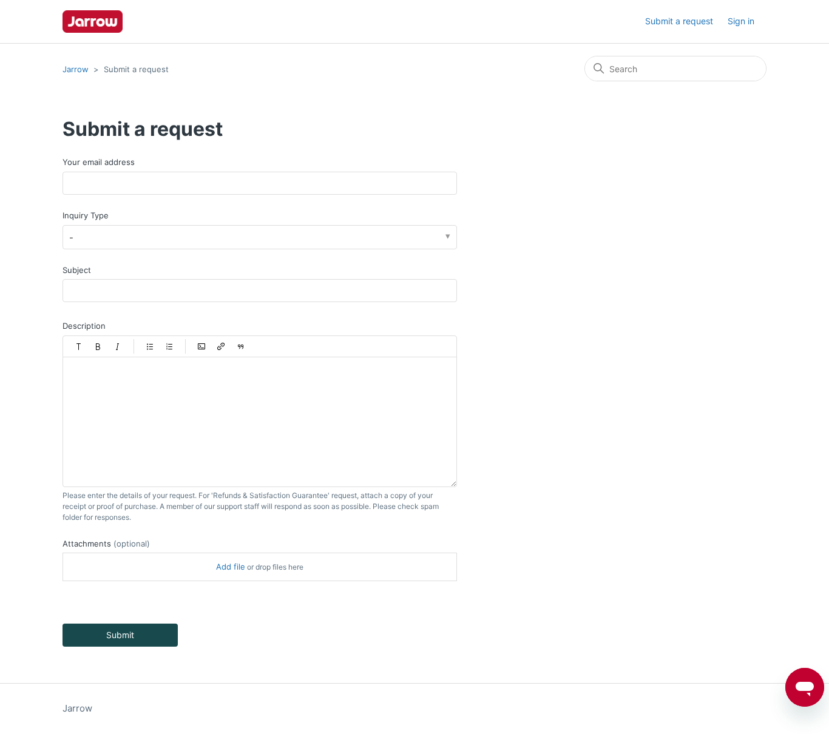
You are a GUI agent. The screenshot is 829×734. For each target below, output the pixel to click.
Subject (77, 270)
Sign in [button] (741, 21)
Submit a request (679, 21)
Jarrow (76, 69)
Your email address (99, 162)
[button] (79, 346)
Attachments (106, 543)
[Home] (93, 21)
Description (84, 326)
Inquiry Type (86, 215)
